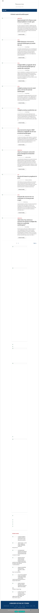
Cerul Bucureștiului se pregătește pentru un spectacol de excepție (21, 537)
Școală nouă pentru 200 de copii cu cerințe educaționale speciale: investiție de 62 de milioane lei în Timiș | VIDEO (19, 594)
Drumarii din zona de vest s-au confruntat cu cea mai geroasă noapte (25, 198)
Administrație (19, 18)
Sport (31, 605)
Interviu (23, 605)
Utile (18, 128)
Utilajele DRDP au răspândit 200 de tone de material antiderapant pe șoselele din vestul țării (26, 66)
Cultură (16, 605)
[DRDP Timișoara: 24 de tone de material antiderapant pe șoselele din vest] (9, 43)
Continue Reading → (21, 34)
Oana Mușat (27, 70)
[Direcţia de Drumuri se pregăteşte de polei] (9, 178)
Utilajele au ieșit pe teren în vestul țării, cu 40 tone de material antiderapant (26, 89)
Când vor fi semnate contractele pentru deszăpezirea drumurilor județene (26, 153)
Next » (35, 243)
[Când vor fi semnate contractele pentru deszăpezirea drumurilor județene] (9, 154)
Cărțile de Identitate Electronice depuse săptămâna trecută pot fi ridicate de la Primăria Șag (19, 585)
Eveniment (12, 605)
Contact (15, 607)
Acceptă (16, 611)
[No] (37, 610)
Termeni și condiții (21, 607)
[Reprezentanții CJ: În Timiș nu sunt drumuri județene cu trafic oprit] (9, 22)
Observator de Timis (19, 603)
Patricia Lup (27, 135)
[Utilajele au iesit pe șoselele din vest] (9, 112)
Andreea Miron (26, 23)
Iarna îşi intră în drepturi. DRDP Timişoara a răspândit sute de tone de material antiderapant (26, 131)
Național (27, 605)
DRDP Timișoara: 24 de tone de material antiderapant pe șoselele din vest (26, 43)
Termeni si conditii (22, 611)
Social (18, 63)
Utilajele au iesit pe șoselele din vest (26, 110)
